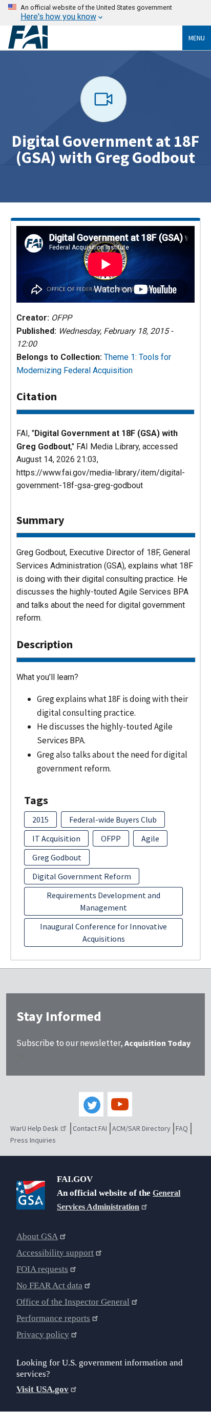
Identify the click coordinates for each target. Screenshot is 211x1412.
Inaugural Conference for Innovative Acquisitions (103, 932)
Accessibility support (55, 1253)
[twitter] (91, 1104)
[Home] (95, 37)
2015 (40, 819)
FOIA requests (42, 1269)
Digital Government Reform (81, 876)
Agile (150, 838)
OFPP (111, 838)
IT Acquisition (56, 838)
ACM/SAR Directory (141, 1128)
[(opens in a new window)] (32, 1193)
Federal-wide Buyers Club (113, 819)
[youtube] (120, 1104)
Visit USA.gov (42, 1389)
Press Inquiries (33, 1140)
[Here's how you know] (105, 13)
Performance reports (53, 1318)
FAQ (182, 1128)
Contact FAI (90, 1128)
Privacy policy (42, 1334)
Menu (196, 37)
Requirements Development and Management (103, 901)
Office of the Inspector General (73, 1302)
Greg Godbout (56, 857)
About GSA (37, 1236)
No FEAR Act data (49, 1285)
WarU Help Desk (34, 1128)
